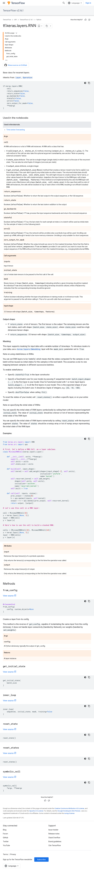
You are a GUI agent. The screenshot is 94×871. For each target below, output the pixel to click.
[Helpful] (85, 20)
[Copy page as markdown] (47, 26)
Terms (5, 854)
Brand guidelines (54, 841)
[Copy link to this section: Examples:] (14, 433)
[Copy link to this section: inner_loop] (18, 695)
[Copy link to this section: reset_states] (21, 747)
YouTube (6, 845)
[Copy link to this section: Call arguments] (18, 255)
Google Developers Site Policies (69, 811)
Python (38, 20)
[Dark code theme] (85, 83)
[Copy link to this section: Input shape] (15, 305)
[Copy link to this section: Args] (10, 136)
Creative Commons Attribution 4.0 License (69, 808)
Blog (4, 830)
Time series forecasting (15, 130)
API (15, 20)
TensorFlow (7, 20)
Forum (5, 834)
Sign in (88, 3)
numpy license (69, 813)
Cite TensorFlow (54, 845)
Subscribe (41, 859)
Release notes (53, 834)
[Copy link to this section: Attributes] (14, 546)
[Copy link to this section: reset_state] (20, 724)
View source (8, 596)
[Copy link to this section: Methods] (17, 583)
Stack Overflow (54, 838)
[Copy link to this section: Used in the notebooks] (30, 118)
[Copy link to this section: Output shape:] (17, 319)
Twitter (6, 841)
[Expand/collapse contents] (16, 33)
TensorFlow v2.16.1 (13, 10)
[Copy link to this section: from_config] (19, 590)
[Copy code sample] (89, 83)
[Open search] (63, 2)
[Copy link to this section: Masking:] (13, 341)
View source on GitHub (17, 65)
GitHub (5, 838)
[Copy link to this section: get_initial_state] (27, 666)
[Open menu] (3, 3)
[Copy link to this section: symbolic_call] (22, 771)
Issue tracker (53, 830)
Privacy (13, 854)
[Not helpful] (89, 20)
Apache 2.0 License (36, 811)
